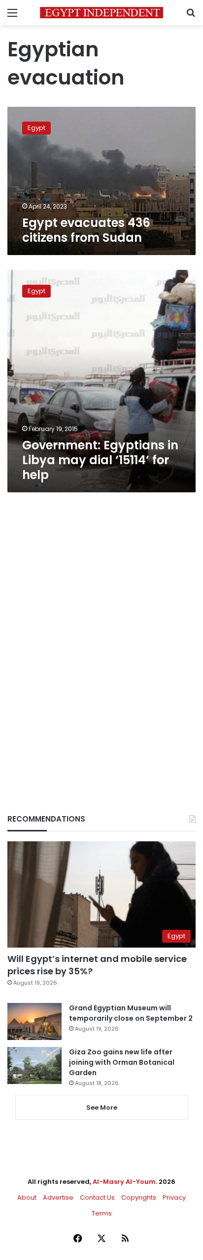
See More (101, 1107)
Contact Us (97, 1197)
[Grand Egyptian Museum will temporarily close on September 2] (34, 1021)
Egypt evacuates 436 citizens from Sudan (86, 230)
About (26, 1197)
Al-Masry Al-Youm (124, 1181)
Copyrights (138, 1197)
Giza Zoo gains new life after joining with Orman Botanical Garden (121, 1062)
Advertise (58, 1197)
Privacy (174, 1197)
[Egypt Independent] (101, 12)
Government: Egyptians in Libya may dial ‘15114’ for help (100, 460)
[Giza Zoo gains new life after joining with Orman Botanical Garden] (34, 1065)
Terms (102, 1213)
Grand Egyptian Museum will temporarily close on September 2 (131, 1013)
